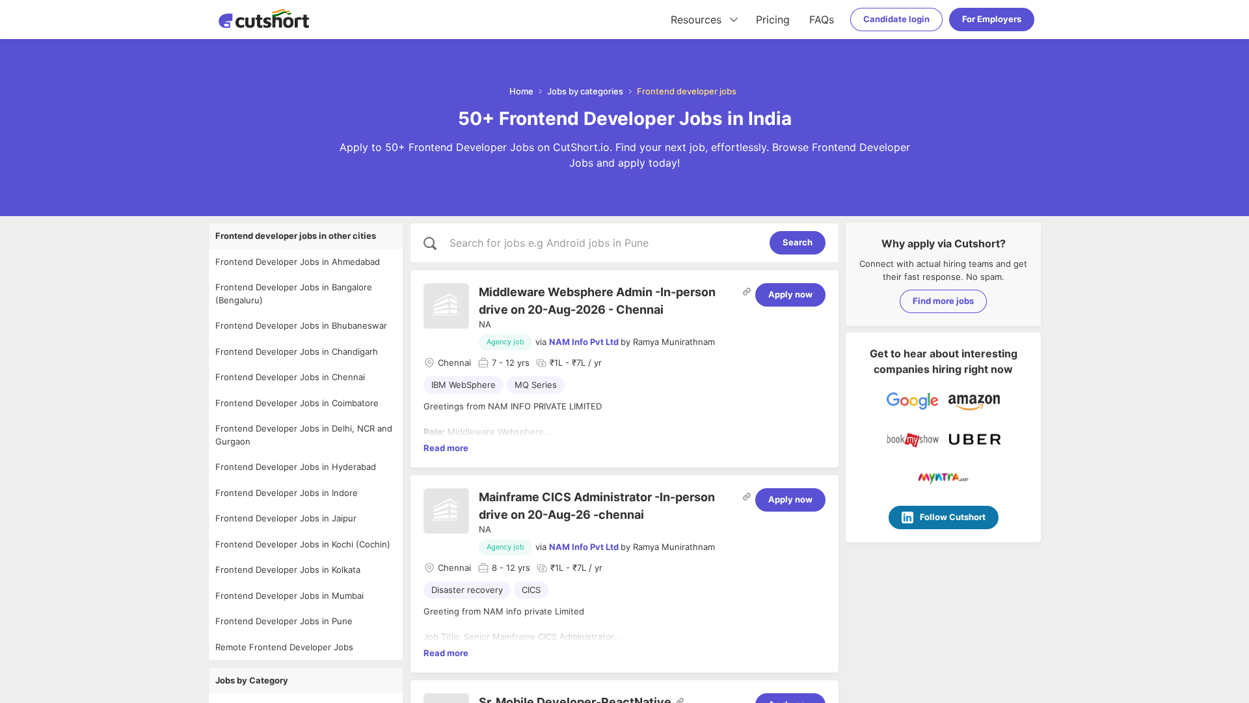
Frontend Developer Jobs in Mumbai (289, 595)
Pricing (773, 19)
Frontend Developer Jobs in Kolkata (287, 569)
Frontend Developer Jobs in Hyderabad (295, 467)
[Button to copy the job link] (747, 291)
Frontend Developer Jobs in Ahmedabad (297, 261)
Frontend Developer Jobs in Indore (286, 493)
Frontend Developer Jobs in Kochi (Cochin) (302, 544)
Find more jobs (943, 301)
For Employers (991, 19)
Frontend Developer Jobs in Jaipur (285, 518)
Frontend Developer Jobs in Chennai (290, 377)
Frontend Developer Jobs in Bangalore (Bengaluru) (293, 293)
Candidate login (896, 19)
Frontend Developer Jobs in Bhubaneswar (301, 325)
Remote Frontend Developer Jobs (284, 647)
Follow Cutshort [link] (953, 517)
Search (798, 242)
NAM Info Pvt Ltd (584, 342)
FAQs (821, 19)
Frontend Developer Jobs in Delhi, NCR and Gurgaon (303, 435)
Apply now (790, 294)
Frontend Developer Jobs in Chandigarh (296, 351)
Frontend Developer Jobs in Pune (284, 621)
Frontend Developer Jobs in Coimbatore (297, 403)
